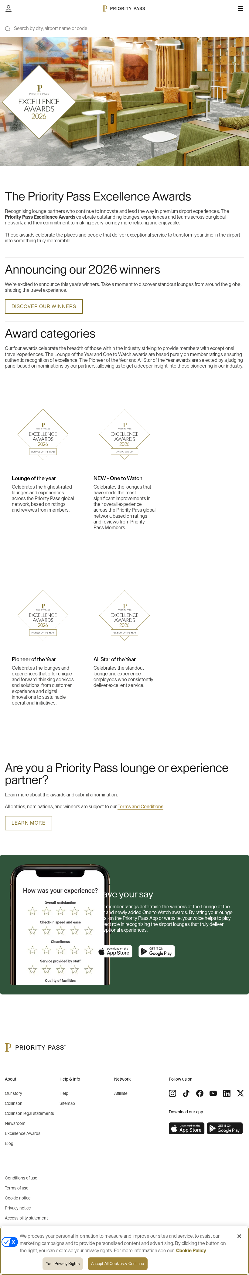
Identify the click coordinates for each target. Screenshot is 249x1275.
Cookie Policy (191, 1250)
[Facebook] (199, 1093)
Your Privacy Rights (62, 1264)
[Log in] (8, 8)
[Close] (239, 1236)
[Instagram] (172, 1093)
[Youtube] (213, 1093)
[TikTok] (186, 1093)
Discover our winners (44, 306)
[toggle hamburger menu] (240, 8)
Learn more (29, 823)
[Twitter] (240, 1093)
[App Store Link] (114, 951)
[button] (43, 465)
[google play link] (156, 951)
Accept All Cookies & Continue (117, 1264)
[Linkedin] (226, 1093)
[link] (187, 1128)
